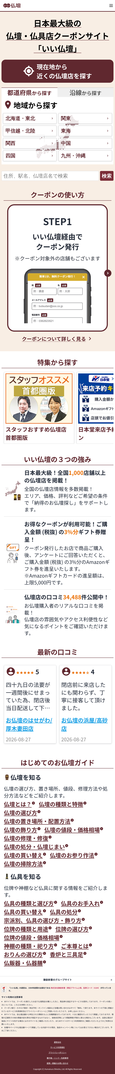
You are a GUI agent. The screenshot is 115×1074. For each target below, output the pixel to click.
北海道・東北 (20, 118)
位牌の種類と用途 (26, 929)
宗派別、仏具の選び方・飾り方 (42, 920)
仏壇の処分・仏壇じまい (34, 846)
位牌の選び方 (72, 929)
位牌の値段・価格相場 (31, 937)
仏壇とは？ (18, 804)
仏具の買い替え (23, 912)
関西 (10, 143)
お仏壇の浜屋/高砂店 (84, 724)
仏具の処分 (64, 912)
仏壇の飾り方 (20, 829)
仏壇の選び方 (20, 812)
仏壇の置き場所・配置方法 (37, 821)
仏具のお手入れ (80, 903)
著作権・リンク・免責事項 (57, 1058)
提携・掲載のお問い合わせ (57, 1063)
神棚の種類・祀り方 (29, 946)
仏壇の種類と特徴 (61, 804)
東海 (66, 131)
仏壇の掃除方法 (23, 863)
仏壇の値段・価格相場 (72, 829)
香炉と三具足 (66, 954)
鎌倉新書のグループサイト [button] (57, 979)
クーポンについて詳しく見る (54, 339)
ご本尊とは (75, 946)
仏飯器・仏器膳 (23, 963)
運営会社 (57, 1042)
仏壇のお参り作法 (72, 855)
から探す (29, 92)
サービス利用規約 (57, 1047)
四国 (10, 155)
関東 (66, 118)
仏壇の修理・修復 (26, 838)
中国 (66, 143)
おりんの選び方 (23, 954)
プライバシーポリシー (57, 1052)
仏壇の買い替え (23, 855)
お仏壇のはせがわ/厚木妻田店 (29, 724)
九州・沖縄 (73, 155)
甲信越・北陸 (20, 131)
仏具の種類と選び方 (29, 903)
